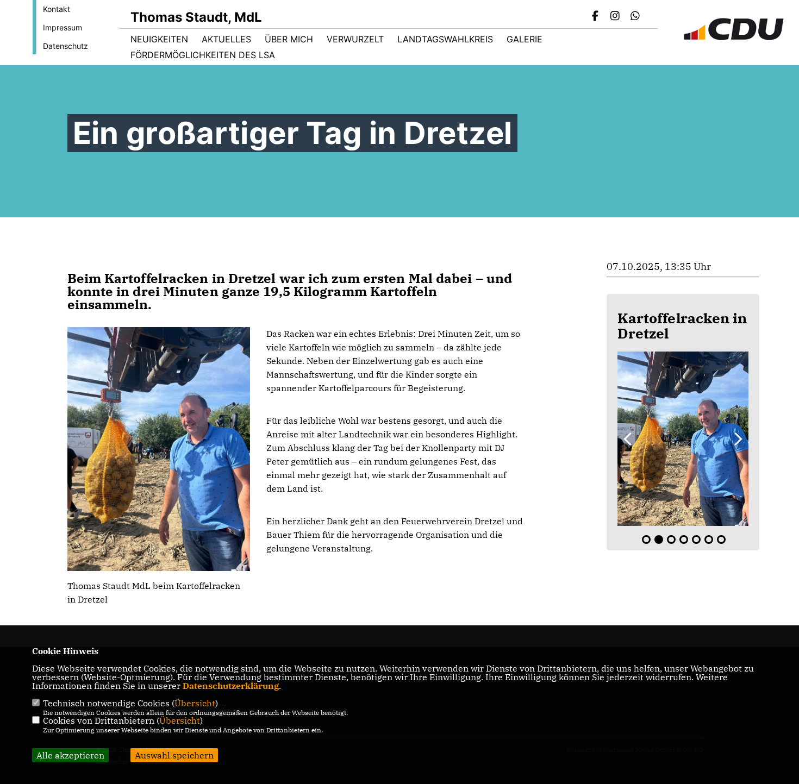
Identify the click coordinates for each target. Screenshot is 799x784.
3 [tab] (671, 539)
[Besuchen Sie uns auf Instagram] (615, 17)
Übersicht (194, 703)
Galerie (524, 39)
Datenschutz (65, 46)
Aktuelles (226, 39)
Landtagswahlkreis (445, 39)
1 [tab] (646, 539)
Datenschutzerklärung (231, 685)
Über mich (289, 39)
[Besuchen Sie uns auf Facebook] (595, 17)
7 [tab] (721, 539)
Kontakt (56, 9)
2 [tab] (658, 539)
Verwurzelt (355, 39)
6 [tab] (708, 539)
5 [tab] (696, 539)
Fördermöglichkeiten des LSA (202, 55)
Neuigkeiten (159, 39)
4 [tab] (683, 539)
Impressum (62, 27)
